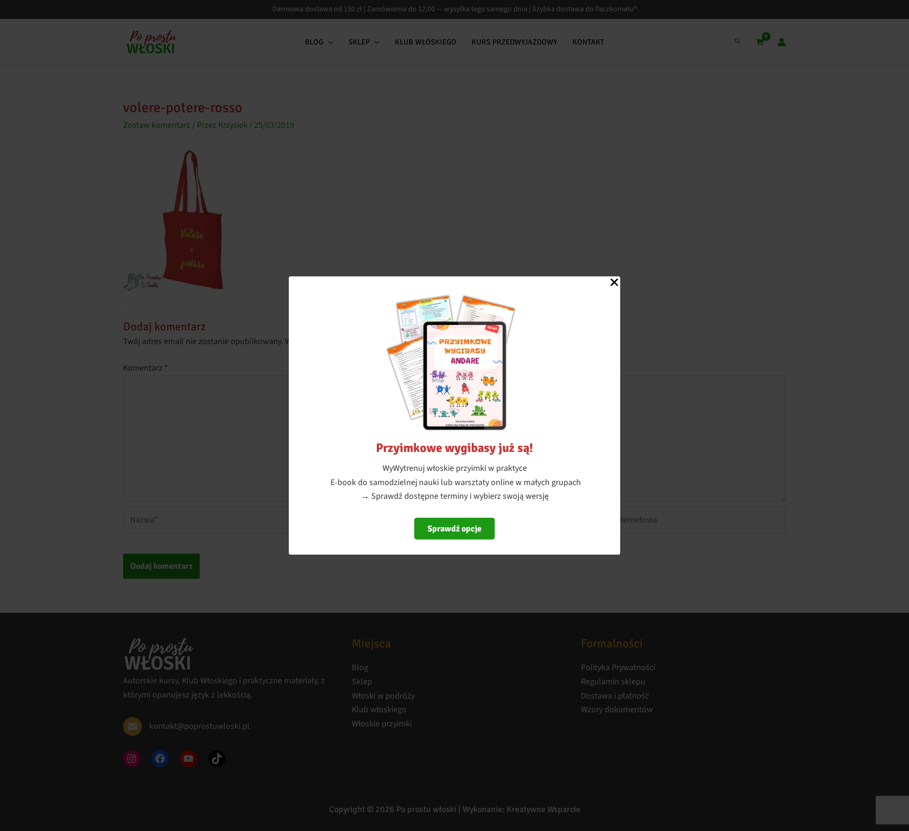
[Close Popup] (614, 283)
